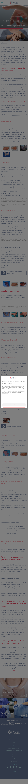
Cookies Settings (14, 404)
